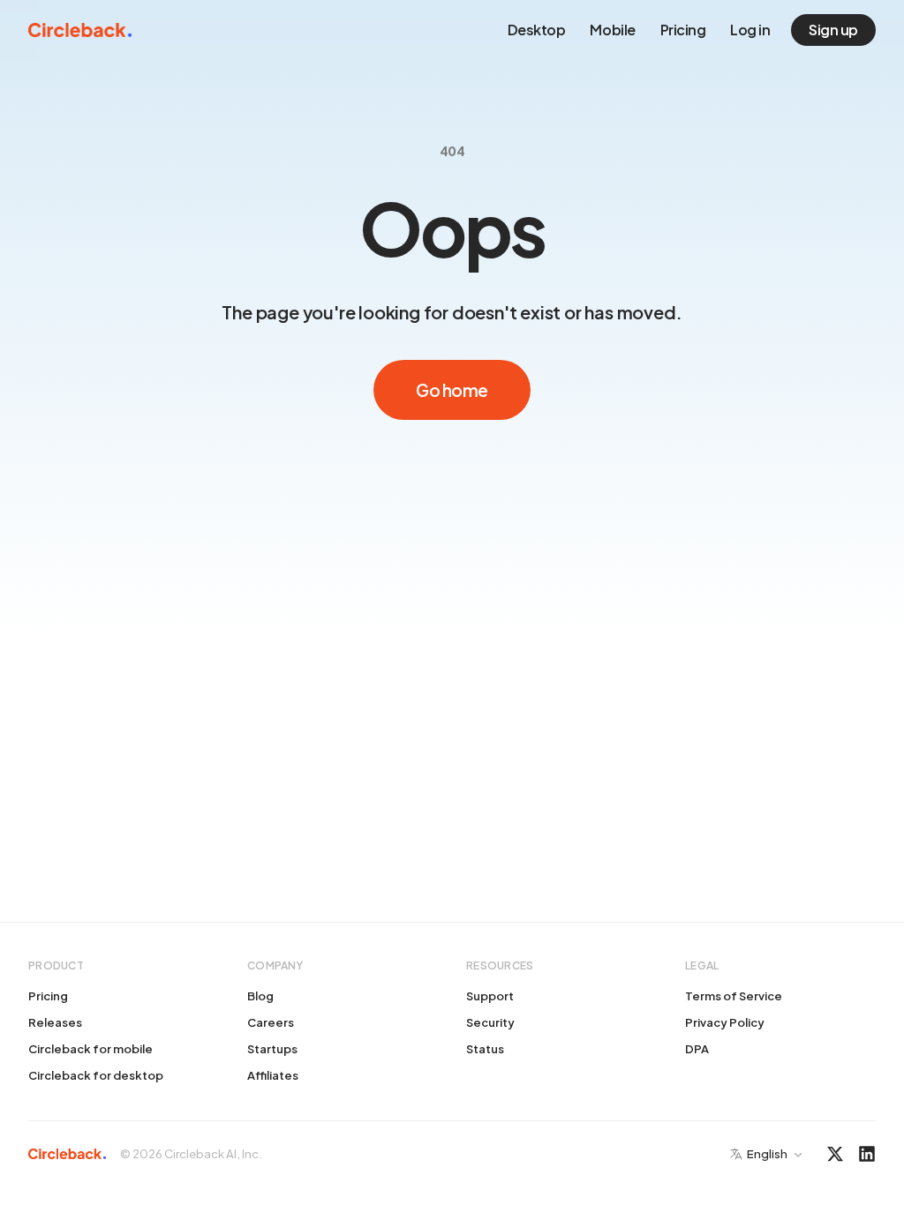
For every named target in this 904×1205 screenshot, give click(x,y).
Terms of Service (733, 996)
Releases (55, 1022)
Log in (750, 29)
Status (485, 1049)
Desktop (537, 29)
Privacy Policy (725, 1022)
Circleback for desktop (95, 1075)
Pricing (683, 29)
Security (490, 1022)
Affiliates (272, 1075)
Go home (451, 389)
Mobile (612, 29)
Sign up (833, 29)
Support (490, 996)
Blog (260, 996)
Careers (270, 1022)
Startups (272, 1049)
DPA (697, 1049)
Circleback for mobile (90, 1049)
